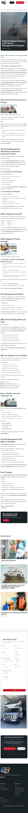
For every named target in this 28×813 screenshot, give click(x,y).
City (3, 664)
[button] (26, 2)
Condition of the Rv (6, 670)
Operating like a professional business (10, 489)
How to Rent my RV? (19, 791)
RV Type (16, 652)
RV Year (16, 658)
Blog (1, 9)
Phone (3, 652)
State (16, 664)
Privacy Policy (4, 800)
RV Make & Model (6, 658)
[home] (3, 2)
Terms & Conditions (5, 801)
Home (2, 786)
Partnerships (3, 787)
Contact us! (6, 520)
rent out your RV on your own (11, 358)
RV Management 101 (19, 789)
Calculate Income (20, 2)
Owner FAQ (17, 792)
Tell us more (5, 676)
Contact (11, 2)
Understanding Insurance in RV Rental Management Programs (15, 9)
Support (17, 794)
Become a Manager (5, 789)
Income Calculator (19, 787)
